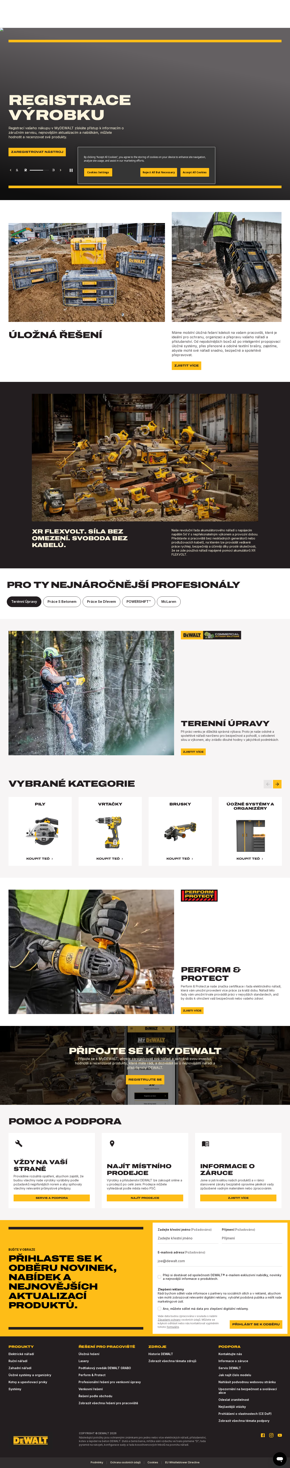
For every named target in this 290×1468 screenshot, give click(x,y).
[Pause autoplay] (71, 170)
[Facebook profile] (262, 1435)
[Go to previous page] (10, 170)
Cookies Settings (98, 172)
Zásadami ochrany (169, 1319)
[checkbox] (159, 1277)
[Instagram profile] (271, 1435)
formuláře (173, 1327)
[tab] (24, 601)
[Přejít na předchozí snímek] (268, 784)
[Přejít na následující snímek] (277, 784)
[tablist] (145, 601)
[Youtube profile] (279, 1435)
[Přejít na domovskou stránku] (30, 1440)
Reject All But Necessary (159, 172)
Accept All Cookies (195, 172)
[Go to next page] (60, 170)
